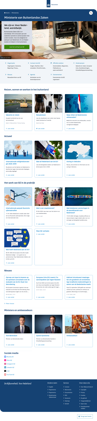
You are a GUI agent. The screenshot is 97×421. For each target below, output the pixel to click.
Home (8, 13)
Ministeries (15, 13)
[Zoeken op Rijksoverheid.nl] (91, 13)
